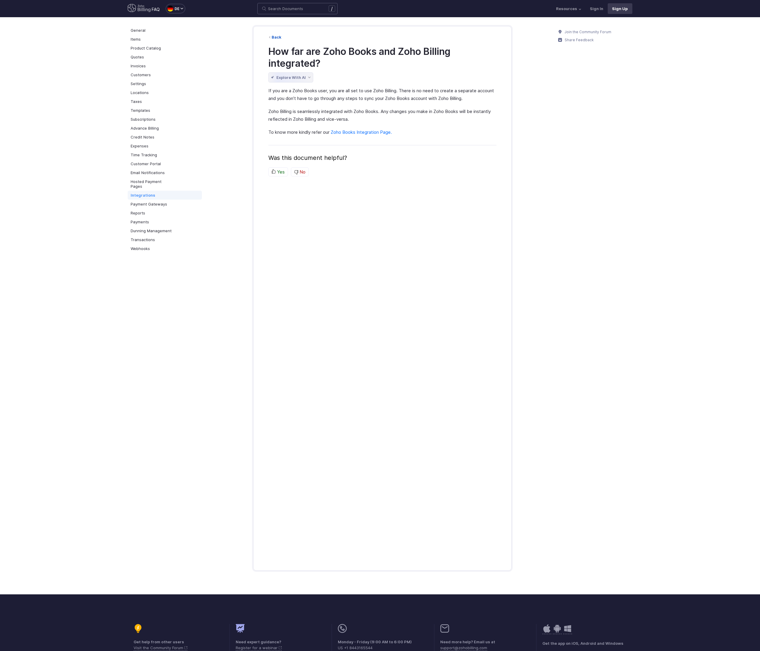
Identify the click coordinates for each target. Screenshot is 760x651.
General (138, 30)
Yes (280, 172)
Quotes (137, 57)
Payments (140, 221)
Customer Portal (146, 163)
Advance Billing (145, 128)
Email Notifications (148, 172)
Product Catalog (146, 48)
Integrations (143, 195)
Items (136, 39)
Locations (140, 92)
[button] (172, 8)
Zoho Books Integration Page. (361, 132)
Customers (141, 74)
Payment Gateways (149, 204)
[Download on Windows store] (567, 631)
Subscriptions (143, 119)
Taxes (136, 101)
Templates (140, 110)
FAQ (156, 9)
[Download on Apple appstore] (557, 631)
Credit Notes (142, 137)
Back (276, 37)
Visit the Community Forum (159, 647)
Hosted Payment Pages (146, 184)
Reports (138, 213)
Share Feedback (579, 40)
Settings (138, 83)
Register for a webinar (257, 647)
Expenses (139, 146)
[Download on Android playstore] (546, 631)
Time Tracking (144, 154)
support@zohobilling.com (463, 647)
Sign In (596, 8)
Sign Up (620, 8)
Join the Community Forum (587, 32)
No (301, 172)
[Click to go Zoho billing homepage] (139, 8)
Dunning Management (151, 230)
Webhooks (140, 248)
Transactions (143, 239)
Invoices (138, 65)
